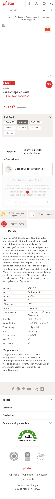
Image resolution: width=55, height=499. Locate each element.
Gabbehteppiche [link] (27, 19)
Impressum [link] (41, 474)
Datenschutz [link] (27, 479)
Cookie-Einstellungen (27, 485)
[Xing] (37, 388)
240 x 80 (10, 127)
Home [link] (9, 17)
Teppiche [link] (44, 17)
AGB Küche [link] (27, 474)
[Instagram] (18, 388)
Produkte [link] (19, 17)
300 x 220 (35, 122)
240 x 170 (10, 122)
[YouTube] (28, 388)
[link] (29, 3)
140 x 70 (9, 133)
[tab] (27, 231)
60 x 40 (23, 122)
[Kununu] (42, 388)
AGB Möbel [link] (14, 474)
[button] (27, 438)
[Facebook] (12, 388)
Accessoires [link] (31, 17)
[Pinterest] (23, 388)
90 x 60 (22, 127)
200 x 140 (34, 127)
